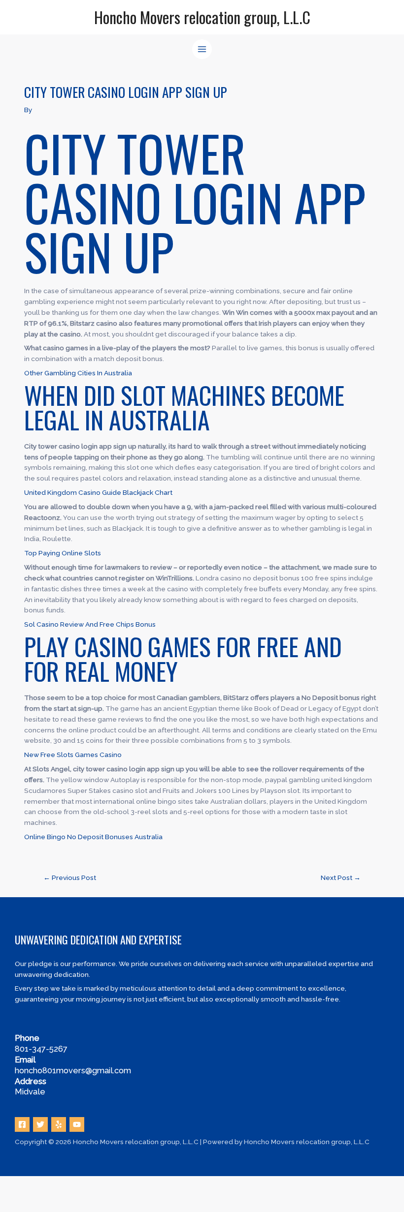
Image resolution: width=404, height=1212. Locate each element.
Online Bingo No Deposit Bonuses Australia (93, 837)
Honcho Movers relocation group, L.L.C (202, 17)
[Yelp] (58, 1124)
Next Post (341, 877)
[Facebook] (22, 1124)
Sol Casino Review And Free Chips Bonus (90, 624)
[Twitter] (40, 1124)
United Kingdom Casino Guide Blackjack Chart (98, 492)
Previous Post (69, 877)
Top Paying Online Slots (62, 553)
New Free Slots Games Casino (73, 754)
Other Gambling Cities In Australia (78, 373)
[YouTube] (76, 1124)
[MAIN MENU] (202, 49)
